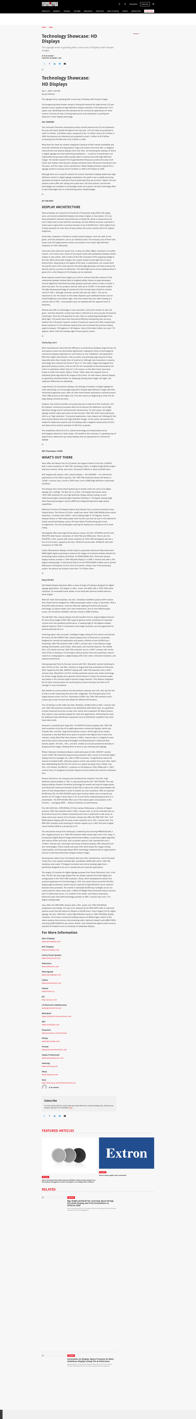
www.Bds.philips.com (51, 1041)
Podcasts (100, 11)
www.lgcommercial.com (51, 1008)
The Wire (77, 11)
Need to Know (113, 11)
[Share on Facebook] (49, 63)
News (51, 27)
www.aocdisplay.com (50, 950)
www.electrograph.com (51, 974)
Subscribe (144, 4)
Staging (67, 11)
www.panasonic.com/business (54, 1033)
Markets (56, 11)
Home (44, 27)
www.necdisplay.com (50, 1024)
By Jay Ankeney (49, 56)
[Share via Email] (64, 63)
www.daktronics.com (50, 966)
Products (46, 11)
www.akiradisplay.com (51, 941)
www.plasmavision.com (51, 983)
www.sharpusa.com (50, 1074)
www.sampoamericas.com (52, 1058)
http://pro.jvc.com (49, 999)
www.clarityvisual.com (51, 958)
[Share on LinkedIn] (54, 63)
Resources (88, 11)
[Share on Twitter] (44, 63)
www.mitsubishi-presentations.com (56, 1016)
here (70, 1108)
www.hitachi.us (48, 991)
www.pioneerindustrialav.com (54, 1049)
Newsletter (133, 4)
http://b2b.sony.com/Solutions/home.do (58, 1083)
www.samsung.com (50, 1066)
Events (125, 11)
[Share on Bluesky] (59, 63)
